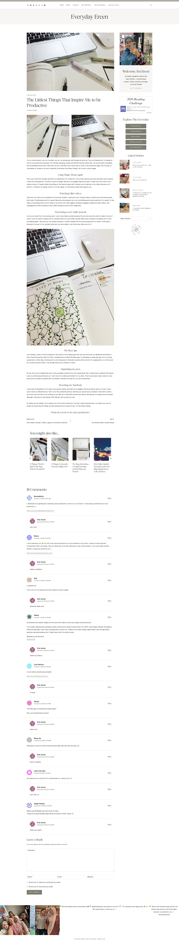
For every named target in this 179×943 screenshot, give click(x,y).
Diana (36, 615)
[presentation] (38, 449)
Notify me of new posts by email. (41, 887)
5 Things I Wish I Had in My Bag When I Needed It (37, 466)
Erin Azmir (41, 520)
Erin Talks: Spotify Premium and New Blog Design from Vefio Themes (102, 468)
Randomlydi (31, 639)
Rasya (36, 701)
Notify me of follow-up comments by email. (44, 882)
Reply (109, 498)
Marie (36, 536)
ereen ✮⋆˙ (129, 107)
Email (59, 877)
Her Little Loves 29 (140, 180)
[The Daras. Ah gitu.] (45, 920)
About (68, 5)
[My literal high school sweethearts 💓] (75, 920)
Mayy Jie (37, 738)
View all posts (113, 5)
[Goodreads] (42, 5)
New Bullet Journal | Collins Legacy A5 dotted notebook (47, 420)
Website (90, 877)
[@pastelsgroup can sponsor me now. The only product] (104, 920)
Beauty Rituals (138, 190)
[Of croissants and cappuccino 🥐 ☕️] (134, 920)
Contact (76, 5)
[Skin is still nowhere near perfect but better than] (164, 920)
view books (149, 112)
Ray (35, 578)
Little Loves (137, 162)
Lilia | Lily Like (39, 771)
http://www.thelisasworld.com (37, 676)
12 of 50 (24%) (141, 110)
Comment (32, 850)
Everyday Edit (31, 95)
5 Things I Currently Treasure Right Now (59, 465)
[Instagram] (28, 5)
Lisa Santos (39, 664)
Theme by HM (101, 939)
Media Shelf (137, 205)
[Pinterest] (31, 5)
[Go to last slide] (30, 458)
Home (62, 5)
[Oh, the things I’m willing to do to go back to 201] (15, 920)
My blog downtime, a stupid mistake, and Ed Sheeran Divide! (81, 468)
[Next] (110, 458)
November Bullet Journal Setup (103, 420)
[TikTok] (33, 5)
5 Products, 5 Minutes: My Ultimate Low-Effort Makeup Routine (142, 194)
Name (30, 877)
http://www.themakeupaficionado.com (40, 511)
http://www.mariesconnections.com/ (39, 553)
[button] (48, 136)
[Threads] (36, 5)
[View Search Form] (151, 5)
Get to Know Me (136, 88)
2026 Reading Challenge (136, 101)
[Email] (45, 5)
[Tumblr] (39, 5)
